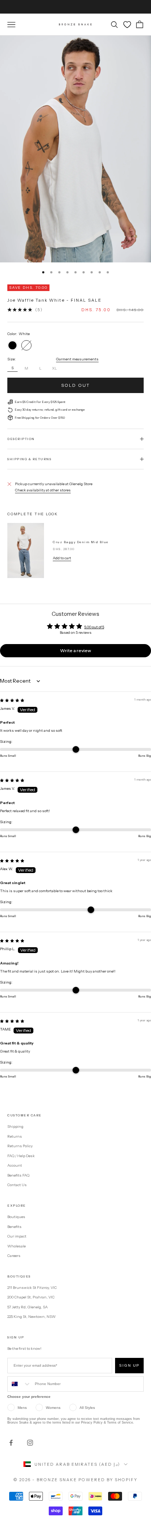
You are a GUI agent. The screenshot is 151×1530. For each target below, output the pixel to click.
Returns (14, 1136)
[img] (12, 700)
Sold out (75, 385)
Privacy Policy (92, 1422)
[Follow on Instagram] (30, 1442)
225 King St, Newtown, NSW (31, 1316)
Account (14, 1165)
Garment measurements (77, 359)
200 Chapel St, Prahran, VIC (31, 1297)
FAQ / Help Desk (21, 1155)
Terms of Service (120, 1422)
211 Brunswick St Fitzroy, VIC (32, 1287)
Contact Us (17, 1184)
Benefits (14, 1226)
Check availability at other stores (43, 490)
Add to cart (62, 558)
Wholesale (16, 1246)
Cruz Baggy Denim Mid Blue (80, 542)
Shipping (15, 1126)
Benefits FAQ (18, 1175)
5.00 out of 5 (94, 627)
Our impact (16, 1236)
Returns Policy (20, 1146)
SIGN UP (129, 1365)
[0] (127, 24)
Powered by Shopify (107, 1479)
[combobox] (19, 1384)
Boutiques (16, 1216)
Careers (14, 1255)
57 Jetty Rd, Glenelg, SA (27, 1307)
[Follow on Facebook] (11, 1442)
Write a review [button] (75, 650)
